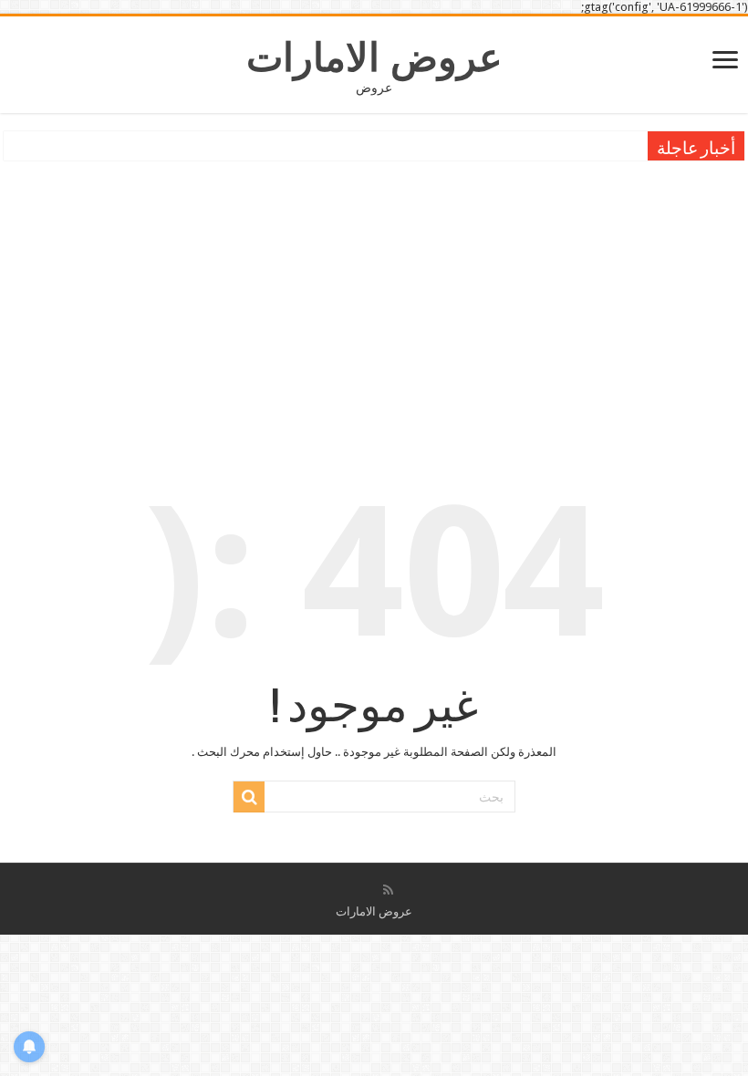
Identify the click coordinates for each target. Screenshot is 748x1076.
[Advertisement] (374, 301)
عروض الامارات (374, 57)
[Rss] (388, 890)
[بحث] (249, 796)
